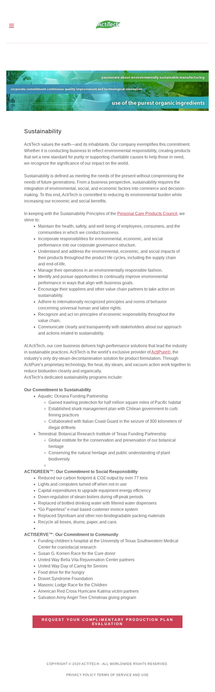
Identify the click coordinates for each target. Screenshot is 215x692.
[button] (16, 25)
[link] (108, 26)
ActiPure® (160, 352)
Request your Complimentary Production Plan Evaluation (108, 622)
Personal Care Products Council (147, 213)
